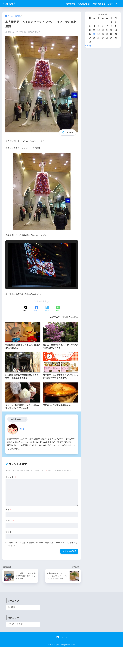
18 (94, 34)
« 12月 (88, 46)
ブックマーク (113, 4)
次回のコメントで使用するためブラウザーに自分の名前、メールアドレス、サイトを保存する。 (43, 544)
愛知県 (65, 317)
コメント (11, 477)
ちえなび (9, 3)
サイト (9, 532)
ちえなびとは (84, 4)
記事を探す (71, 4)
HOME (63, 636)
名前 (9, 509)
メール (10, 521)
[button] (36, 280)
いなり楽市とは (98, 4)
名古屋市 (74, 317)
